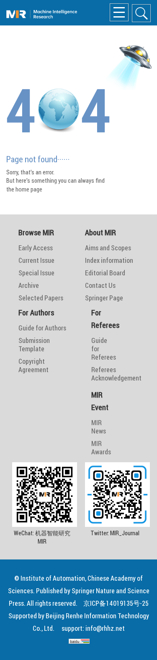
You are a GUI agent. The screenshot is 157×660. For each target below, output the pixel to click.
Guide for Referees (98, 348)
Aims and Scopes (108, 248)
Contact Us (100, 285)
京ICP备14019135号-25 (116, 603)
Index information (109, 260)
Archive (28, 285)
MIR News (98, 426)
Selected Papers (40, 298)
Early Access (35, 248)
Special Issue (36, 273)
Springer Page (104, 298)
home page (28, 189)
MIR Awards (98, 447)
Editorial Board (105, 273)
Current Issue (36, 260)
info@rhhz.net (105, 628)
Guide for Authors (42, 328)
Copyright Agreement (33, 365)
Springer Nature (93, 590)
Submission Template (34, 344)
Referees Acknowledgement (98, 373)
